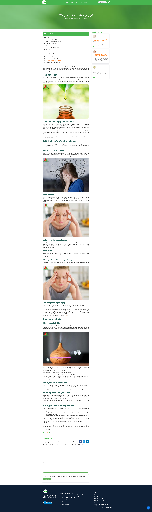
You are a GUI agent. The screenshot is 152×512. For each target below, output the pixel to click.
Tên (44, 462)
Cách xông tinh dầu (50, 55)
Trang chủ (66, 18)
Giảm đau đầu (49, 45)
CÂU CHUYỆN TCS (73, 2)
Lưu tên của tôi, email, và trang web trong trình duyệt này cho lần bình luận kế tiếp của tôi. (64, 476)
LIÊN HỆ (85, 2)
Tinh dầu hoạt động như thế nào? (53, 39)
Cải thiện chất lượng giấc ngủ (52, 47)
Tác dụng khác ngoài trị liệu (52, 53)
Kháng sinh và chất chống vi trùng (53, 51)
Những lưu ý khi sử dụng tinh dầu (53, 62)
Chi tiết (94, 46)
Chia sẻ (71, 18)
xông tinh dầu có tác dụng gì (56, 432)
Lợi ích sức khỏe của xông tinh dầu (53, 41)
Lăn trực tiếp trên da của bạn (52, 58)
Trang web (45, 471)
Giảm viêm (47, 49)
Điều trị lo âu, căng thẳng (51, 43)
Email (44, 467)
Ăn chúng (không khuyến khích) (53, 60)
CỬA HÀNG (67, 2)
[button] (80, 441)
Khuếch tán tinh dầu (50, 56)
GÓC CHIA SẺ (80, 2)
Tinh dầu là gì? (48, 37)
